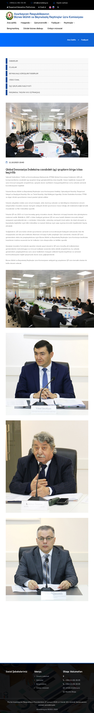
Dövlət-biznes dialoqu (33, 28)
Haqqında (25, 22)
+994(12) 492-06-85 (72, 680)
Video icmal (14, 80)
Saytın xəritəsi (62, 3)
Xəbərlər (13, 61)
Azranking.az (41, 709)
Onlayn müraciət (54, 28)
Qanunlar (39, 680)
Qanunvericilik (40, 22)
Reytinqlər (68, 22)
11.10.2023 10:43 (16, 162)
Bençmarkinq (13, 28)
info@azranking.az (41, 3)
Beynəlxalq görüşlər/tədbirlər (23, 73)
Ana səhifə (11, 22)
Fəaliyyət (55, 22)
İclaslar (13, 67)
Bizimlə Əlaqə (71, 692)
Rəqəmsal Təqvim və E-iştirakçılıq (24, 92)
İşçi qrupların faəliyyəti (20, 86)
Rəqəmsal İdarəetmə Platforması (21, 7)
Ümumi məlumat (42, 676)
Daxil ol (43, 7)
